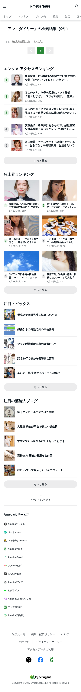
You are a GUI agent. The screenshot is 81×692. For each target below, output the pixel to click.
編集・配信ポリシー (43, 634)
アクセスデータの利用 (40, 649)
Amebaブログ (15, 548)
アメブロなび (14, 607)
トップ (7, 16)
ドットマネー (14, 532)
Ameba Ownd (15, 557)
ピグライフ (13, 590)
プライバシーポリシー (49, 642)
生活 (67, 16)
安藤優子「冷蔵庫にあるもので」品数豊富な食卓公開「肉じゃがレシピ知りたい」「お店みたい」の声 (50, 128)
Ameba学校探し (16, 615)
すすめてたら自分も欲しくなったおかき (41, 441)
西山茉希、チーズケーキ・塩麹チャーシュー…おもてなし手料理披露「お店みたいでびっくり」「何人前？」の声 (51, 145)
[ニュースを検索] (76, 6)
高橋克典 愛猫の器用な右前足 (34, 455)
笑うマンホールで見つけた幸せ (35, 412)
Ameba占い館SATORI (19, 598)
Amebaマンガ (15, 582)
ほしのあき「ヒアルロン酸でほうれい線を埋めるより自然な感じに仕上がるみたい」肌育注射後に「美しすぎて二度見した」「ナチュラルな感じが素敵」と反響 (50, 114)
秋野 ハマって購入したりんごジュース (40, 470)
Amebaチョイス (16, 524)
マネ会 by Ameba (17, 540)
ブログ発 (40, 16)
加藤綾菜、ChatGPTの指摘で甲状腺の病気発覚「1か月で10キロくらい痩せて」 (50, 78)
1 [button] (40, 50)
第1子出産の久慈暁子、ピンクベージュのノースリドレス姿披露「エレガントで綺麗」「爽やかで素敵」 (61, 208)
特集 (55, 16)
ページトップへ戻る (40, 499)
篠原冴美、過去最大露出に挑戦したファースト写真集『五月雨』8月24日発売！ (61, 277)
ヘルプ (65, 634)
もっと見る (40, 160)
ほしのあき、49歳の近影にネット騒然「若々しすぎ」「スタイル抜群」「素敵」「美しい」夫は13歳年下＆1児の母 (50, 96)
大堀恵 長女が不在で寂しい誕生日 (37, 426)
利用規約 (24, 642)
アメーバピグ (14, 565)
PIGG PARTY (14, 573)
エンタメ (23, 16)
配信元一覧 (18, 634)
